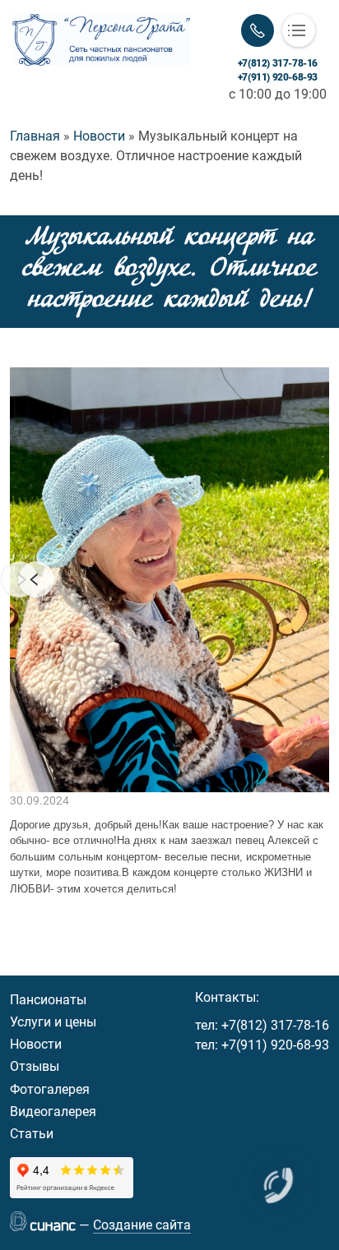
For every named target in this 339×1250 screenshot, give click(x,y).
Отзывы (34, 1066)
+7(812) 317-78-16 (278, 63)
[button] (169, 579)
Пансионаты (48, 1000)
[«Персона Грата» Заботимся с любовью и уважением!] (101, 40)
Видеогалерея (53, 1111)
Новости (36, 1044)
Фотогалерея (50, 1089)
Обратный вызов (257, 30)
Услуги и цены (53, 1022)
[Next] (36, 579)
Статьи (31, 1134)
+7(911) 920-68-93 (278, 77)
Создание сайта (142, 1225)
